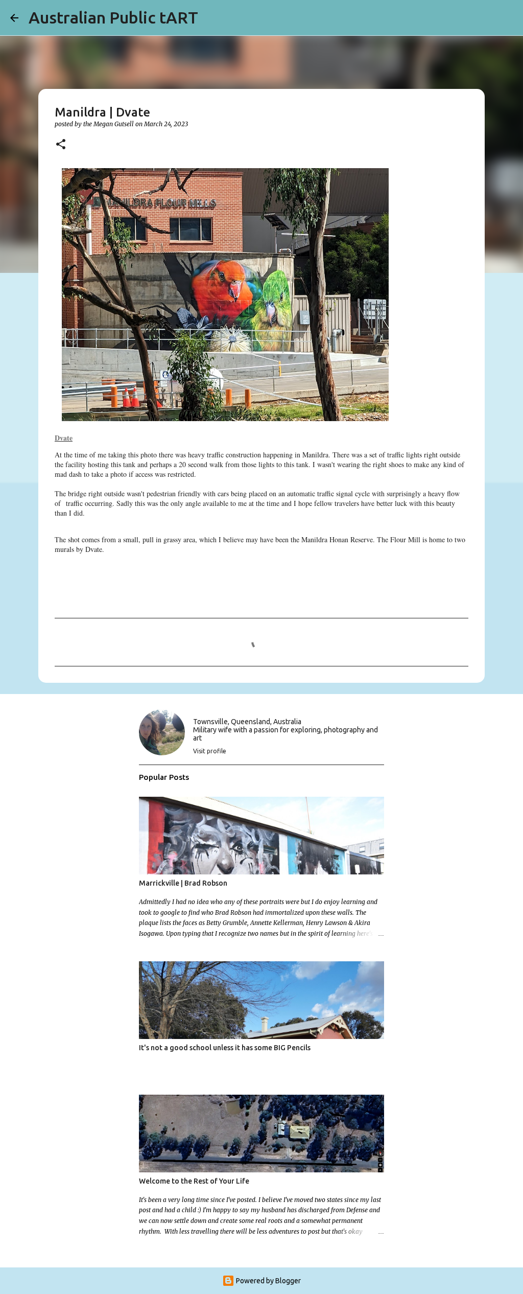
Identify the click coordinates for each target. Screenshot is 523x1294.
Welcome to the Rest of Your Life (194, 1181)
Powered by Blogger (267, 1281)
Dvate (64, 437)
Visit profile (209, 751)
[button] (61, 145)
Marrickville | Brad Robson (183, 883)
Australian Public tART (113, 17)
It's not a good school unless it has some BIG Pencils (225, 1048)
